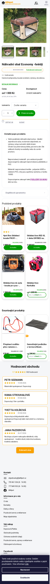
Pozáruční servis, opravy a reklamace (18, 540)
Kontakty (7, 505)
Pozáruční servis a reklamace (15, 513)
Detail (37, 295)
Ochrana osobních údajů (13, 537)
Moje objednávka (10, 517)
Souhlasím (25, 578)
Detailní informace (10, 84)
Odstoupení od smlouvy (13, 544)
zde (27, 564)
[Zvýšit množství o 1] (12, 113)
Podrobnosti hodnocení (34, 70)
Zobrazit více (25, 450)
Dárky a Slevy (9, 509)
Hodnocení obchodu (25, 366)
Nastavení (25, 570)
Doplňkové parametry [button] (15, 193)
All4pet (11, 490)
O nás (6, 501)
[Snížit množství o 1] (4, 113)
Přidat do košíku (27, 113)
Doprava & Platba (10, 529)
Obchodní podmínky (11, 533)
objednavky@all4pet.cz (17, 478)
